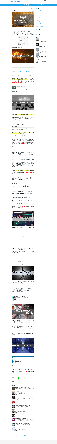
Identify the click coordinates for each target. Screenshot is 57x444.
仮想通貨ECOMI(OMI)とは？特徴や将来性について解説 (22, 405)
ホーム (14, 4)
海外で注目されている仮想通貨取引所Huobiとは (21, 296)
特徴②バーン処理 (21, 40)
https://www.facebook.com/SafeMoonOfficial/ (25, 71)
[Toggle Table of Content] (26, 37)
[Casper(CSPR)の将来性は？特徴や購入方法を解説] (13, 388)
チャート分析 (38, 17)
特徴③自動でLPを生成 (22, 41)
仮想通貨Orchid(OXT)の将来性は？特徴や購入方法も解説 (23, 409)
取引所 (31, 4)
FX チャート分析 (39, 10)
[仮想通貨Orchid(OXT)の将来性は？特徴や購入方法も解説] (13, 411)
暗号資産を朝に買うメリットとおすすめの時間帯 (41, 47)
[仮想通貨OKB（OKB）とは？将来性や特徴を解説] (13, 402)
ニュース (20, 4)
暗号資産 (25, 4)
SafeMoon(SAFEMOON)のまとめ (22, 44)
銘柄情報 (33, 11)
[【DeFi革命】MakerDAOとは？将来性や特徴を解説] (13, 424)
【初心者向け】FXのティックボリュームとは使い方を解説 (41, 52)
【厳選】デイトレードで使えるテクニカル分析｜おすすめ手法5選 (41, 62)
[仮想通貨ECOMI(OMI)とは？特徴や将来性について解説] (13, 406)
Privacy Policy (28, 441)
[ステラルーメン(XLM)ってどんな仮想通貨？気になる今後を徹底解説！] (13, 397)
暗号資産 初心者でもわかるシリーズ (41, 30)
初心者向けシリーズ (37, 4)
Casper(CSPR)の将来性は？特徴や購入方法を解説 (22, 387)
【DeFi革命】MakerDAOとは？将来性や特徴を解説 (22, 423)
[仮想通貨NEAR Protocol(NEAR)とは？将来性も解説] (13, 415)
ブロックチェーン (43, 4)
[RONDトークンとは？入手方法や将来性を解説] (13, 420)
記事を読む (16, 394)
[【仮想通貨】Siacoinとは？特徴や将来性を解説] (13, 393)
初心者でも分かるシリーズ (39, 26)
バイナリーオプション (39, 20)
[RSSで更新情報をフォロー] (45, 0)
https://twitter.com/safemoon (23, 70)
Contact (31, 441)
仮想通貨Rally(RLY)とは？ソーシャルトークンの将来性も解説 (20, 435)
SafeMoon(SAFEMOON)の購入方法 (22, 43)
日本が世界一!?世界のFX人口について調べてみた (41, 57)
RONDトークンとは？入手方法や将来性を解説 (21, 418)
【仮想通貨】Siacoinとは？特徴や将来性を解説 (21, 391)
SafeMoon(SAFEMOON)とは (22, 38)
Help (25, 441)
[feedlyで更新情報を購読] (44, 0)
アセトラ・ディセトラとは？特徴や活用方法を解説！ (41, 41)
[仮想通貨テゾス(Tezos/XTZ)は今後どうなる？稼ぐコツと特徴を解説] (13, 429)
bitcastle (37, 8)
